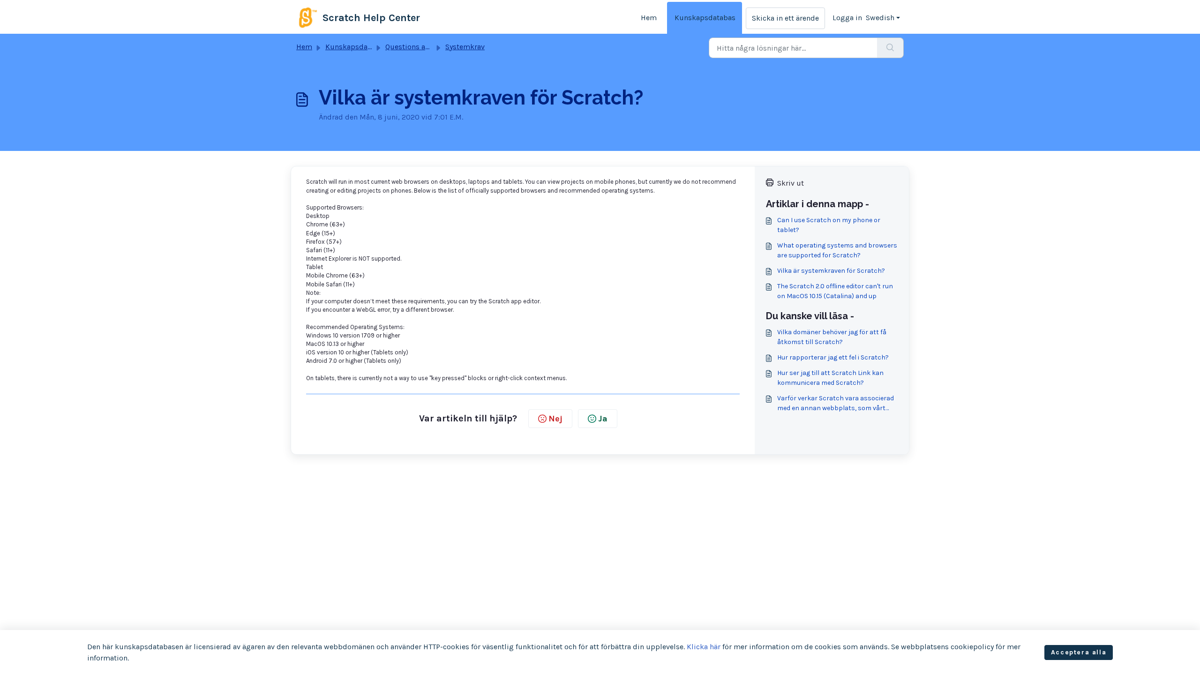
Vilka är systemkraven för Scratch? (831, 271)
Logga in (847, 17)
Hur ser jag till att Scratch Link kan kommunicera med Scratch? (830, 378)
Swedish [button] (880, 17)
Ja (603, 418)
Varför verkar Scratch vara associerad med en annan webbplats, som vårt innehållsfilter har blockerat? (835, 403)
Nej (555, 418)
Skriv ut (790, 183)
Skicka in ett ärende (785, 18)
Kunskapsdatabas (705, 17)
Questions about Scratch (427, 46)
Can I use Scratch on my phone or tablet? (828, 225)
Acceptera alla (1078, 652)
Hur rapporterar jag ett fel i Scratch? (833, 357)
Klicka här (703, 646)
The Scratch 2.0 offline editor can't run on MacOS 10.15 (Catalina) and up (835, 291)
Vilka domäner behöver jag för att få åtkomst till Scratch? (831, 337)
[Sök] (890, 48)
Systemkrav (465, 46)
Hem (649, 17)
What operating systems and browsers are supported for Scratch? (837, 250)
